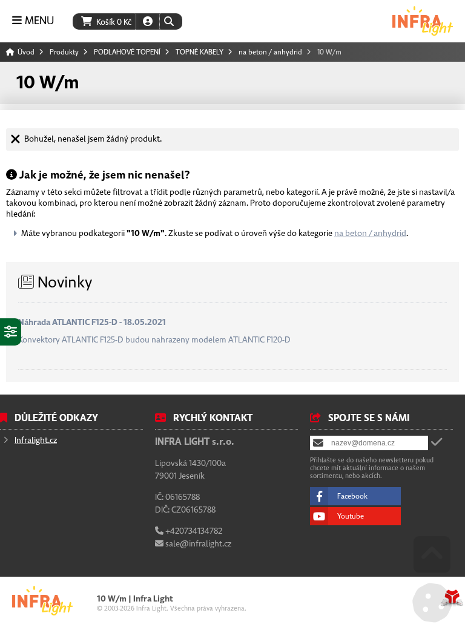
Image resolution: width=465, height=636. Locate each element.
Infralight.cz (36, 440)
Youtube (350, 516)
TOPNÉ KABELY (199, 52)
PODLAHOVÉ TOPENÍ (127, 52)
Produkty (64, 52)
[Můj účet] (148, 21)
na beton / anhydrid (270, 52)
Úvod (422, 21)
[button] (168, 21)
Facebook (352, 496)
